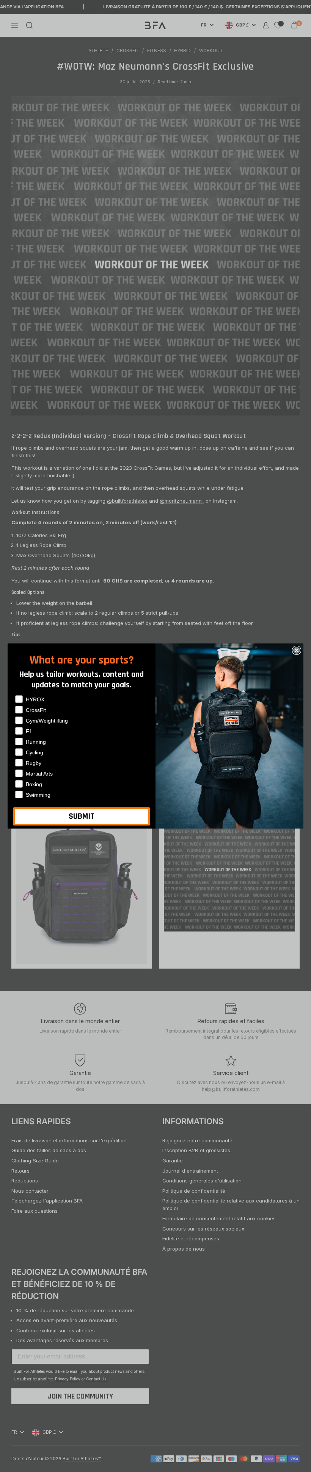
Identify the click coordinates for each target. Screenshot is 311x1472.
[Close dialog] (296, 650)
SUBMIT (81, 816)
